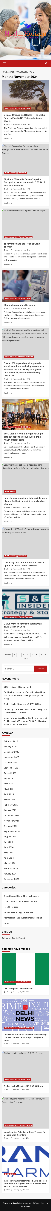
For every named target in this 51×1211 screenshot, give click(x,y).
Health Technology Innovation (15, 172)
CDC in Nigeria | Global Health (18, 687)
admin (8, 124)
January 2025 (10, 810)
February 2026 (11, 741)
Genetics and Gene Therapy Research (18, 237)
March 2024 (9, 863)
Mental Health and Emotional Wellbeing (19, 356)
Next (25, 659)
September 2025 (12, 767)
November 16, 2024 (19, 569)
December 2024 (11, 815)
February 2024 (11, 868)
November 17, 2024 (19, 379)
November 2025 (11, 757)
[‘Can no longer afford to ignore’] (25, 286)
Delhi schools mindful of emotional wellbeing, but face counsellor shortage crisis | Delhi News (25, 695)
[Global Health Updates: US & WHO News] (25, 1067)
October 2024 (10, 826)
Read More (8, 139)
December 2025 (11, 752)
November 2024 (11, 820)
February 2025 (11, 805)
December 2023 (11, 879)
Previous (7, 655)
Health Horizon (10, 491)
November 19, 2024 (19, 124)
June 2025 (9, 783)
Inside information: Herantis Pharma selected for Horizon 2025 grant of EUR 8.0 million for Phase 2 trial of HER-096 (25, 721)
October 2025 (10, 762)
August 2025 (10, 773)
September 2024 (12, 831)
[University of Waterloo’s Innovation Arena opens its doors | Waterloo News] (25, 543)
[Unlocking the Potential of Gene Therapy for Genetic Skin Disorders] (25, 1113)
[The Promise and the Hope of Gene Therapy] (25, 224)
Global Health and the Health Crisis (17, 108)
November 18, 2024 (19, 189)
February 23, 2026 (19, 992)
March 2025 (9, 799)
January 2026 (10, 746)
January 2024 (10, 873)
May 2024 (8, 852)
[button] (4, 63)
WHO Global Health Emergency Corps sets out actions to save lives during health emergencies (23, 437)
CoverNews (39, 1203)
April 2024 (9, 858)
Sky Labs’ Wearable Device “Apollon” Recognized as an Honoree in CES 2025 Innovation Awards (24, 182)
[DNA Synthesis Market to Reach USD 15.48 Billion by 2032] (25, 604)
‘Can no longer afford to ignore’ (20, 305)
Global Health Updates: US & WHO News (23, 704)
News (6, 923)
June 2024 (9, 847)
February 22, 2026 (19, 1089)
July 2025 (8, 778)
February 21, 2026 (19, 1138)
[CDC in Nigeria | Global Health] (25, 969)
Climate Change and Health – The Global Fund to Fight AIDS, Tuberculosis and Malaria (24, 118)
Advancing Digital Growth (14, 938)
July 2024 (8, 842)
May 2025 (8, 789)
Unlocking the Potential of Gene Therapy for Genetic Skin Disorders (25, 711)
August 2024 (10, 836)
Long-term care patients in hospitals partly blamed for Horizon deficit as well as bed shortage (25, 501)
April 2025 (9, 794)
